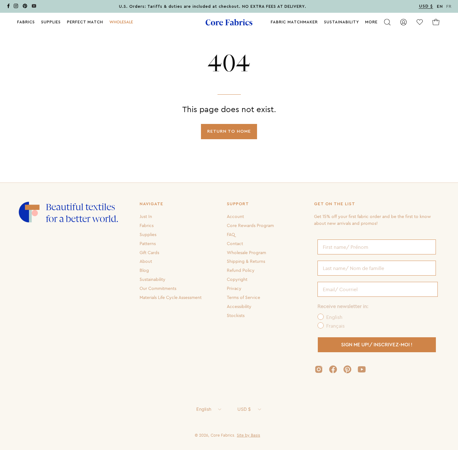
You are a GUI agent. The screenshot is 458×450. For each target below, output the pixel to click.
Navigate (151, 204)
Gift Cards (149, 252)
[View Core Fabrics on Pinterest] (347, 369)
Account (235, 216)
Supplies (148, 234)
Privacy (234, 288)
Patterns (148, 243)
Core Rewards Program (250, 225)
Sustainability (152, 279)
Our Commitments (158, 288)
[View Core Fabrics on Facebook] (333, 369)
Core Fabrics (222, 435)
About (146, 261)
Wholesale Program (246, 252)
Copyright (237, 279)
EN (440, 6)
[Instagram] (16, 7)
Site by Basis (248, 435)
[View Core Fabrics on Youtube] (361, 369)
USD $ (244, 409)
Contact (235, 243)
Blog (144, 270)
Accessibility (239, 306)
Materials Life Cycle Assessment (171, 297)
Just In (146, 216)
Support (238, 204)
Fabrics (147, 225)
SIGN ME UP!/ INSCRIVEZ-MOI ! (377, 344)
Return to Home (229, 131)
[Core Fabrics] (229, 22)
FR (449, 6)
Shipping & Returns (246, 261)
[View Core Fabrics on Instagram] (318, 369)
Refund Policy (241, 270)
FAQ (231, 234)
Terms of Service (243, 297)
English (203, 409)
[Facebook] (8, 7)
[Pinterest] (25, 7)
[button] (121, 22)
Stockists (236, 315)
